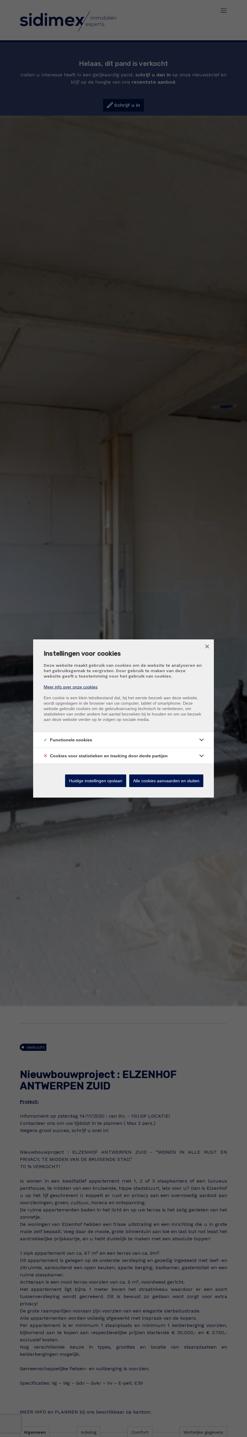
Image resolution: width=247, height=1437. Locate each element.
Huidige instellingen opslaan (95, 780)
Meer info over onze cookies (71, 687)
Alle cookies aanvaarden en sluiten (166, 780)
